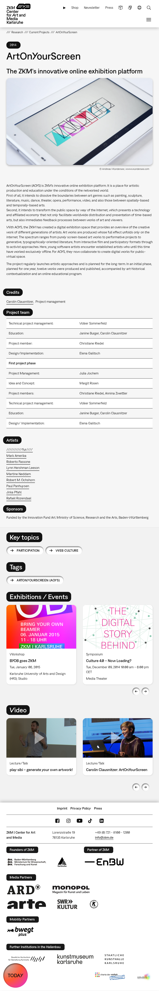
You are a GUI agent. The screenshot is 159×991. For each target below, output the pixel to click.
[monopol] (71, 889)
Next (145, 691)
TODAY (15, 975)
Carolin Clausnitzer (19, 302)
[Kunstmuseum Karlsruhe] (75, 959)
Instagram (68, 820)
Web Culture (67, 550)
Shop (75, 8)
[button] (79, 121)
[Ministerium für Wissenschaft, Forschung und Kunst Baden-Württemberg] (26, 862)
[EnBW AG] (104, 861)
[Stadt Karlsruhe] (62, 862)
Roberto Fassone (18, 462)
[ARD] (23, 889)
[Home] (21, 13)
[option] (41, 644)
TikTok (90, 820)
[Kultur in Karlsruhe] (94, 904)
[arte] (26, 904)
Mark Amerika (16, 456)
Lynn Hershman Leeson (22, 468)
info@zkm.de (104, 837)
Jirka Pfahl (14, 492)
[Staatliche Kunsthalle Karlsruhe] (114, 959)
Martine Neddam (18, 474)
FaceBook (57, 820)
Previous (136, 691)
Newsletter (92, 8)
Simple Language (120, 7)
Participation (28, 550)
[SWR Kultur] (67, 904)
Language (139, 7)
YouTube (79, 820)
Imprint (62, 808)
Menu (149, 19)
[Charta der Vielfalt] (110, 977)
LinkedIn (101, 820)
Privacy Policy (80, 808)
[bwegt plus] (20, 931)
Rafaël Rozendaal (18, 498)
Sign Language (130, 7)
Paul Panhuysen (17, 486)
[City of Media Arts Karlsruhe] (144, 977)
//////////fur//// (19, 449)
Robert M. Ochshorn (20, 480)
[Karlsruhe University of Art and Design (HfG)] (26, 959)
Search (149, 7)
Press (109, 8)
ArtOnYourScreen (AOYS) (38, 580)
